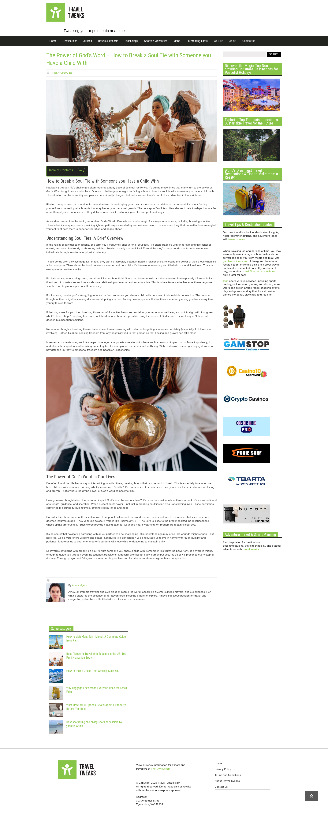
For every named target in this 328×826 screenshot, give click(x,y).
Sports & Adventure (155, 41)
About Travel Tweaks (227, 780)
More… (177, 41)
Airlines (87, 41)
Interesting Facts (198, 41)
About (232, 41)
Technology (131, 41)
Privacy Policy (223, 769)
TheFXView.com (160, 768)
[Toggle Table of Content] (79, 171)
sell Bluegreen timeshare (260, 271)
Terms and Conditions (228, 774)
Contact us (248, 41)
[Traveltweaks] (65, 20)
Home (53, 41)
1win (225, 280)
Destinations (70, 41)
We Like (218, 41)
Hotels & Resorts (108, 41)
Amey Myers (79, 585)
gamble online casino (235, 261)
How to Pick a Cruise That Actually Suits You (92, 671)
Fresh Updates (62, 72)
